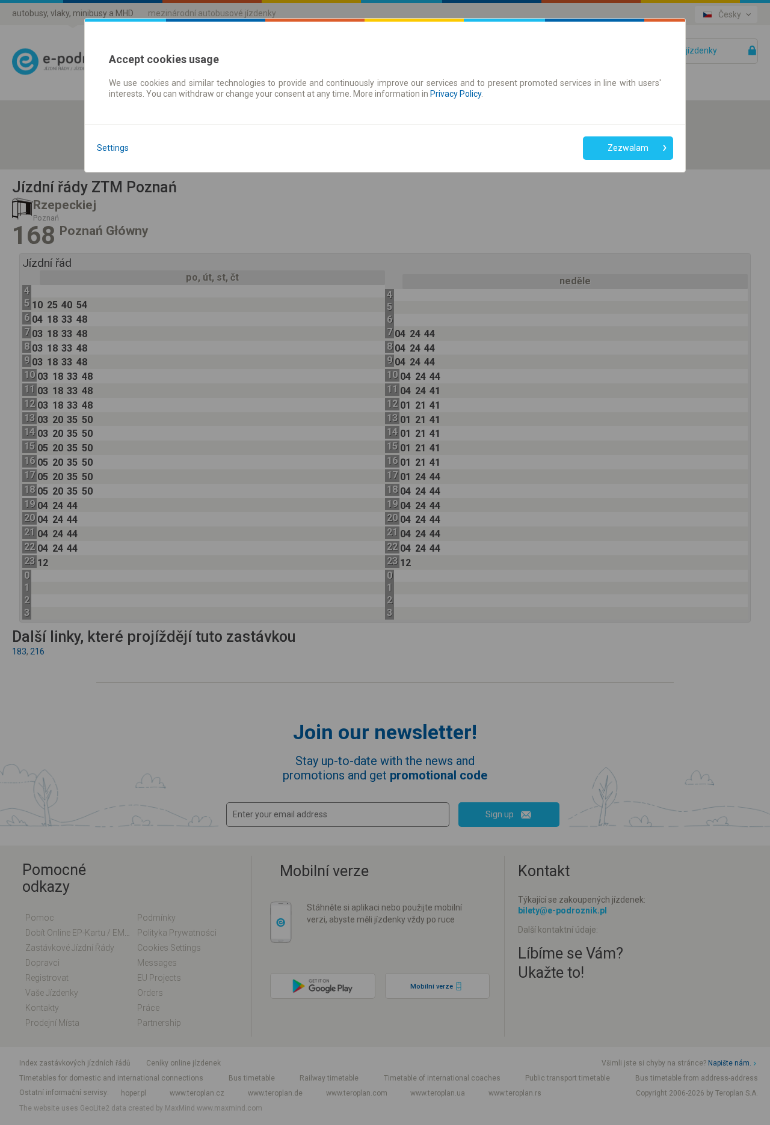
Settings (113, 148)
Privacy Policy (455, 94)
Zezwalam (628, 148)
